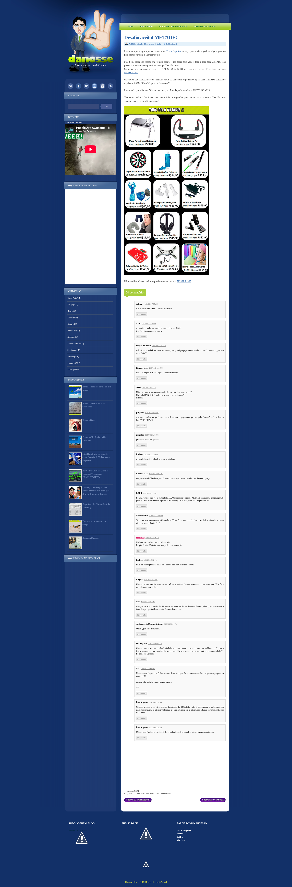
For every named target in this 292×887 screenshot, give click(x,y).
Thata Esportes (173, 51)
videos (70, 369)
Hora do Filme (88, 420)
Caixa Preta (72, 298)
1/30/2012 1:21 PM (152, 538)
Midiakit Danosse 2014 (77, 830)
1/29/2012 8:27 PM (156, 474)
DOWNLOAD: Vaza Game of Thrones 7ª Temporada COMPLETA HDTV (95, 474)
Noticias (70, 337)
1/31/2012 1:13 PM (150, 579)
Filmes (70, 317)
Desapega (71, 304)
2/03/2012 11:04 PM (155, 644)
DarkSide (140, 537)
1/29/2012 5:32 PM (152, 435)
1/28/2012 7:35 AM (151, 304)
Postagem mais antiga (212, 800)
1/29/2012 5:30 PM (152, 413)
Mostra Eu (71, 330)
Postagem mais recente (137, 800)
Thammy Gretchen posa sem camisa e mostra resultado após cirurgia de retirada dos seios (96, 490)
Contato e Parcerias (204, 26)
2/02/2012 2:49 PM (170, 624)
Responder (141, 314)
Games (70, 324)
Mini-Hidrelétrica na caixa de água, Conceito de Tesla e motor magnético (96, 457)
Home (130, 26)
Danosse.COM (131, 882)
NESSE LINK (131, 72)
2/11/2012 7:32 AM (155, 702)
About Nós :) (146, 26)
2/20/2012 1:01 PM (155, 727)
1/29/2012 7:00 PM (151, 454)
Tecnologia (71, 356)
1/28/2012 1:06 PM (159, 346)
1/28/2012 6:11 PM (156, 368)
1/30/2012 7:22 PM (150, 560)
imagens (70, 363)
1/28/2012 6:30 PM (149, 387)
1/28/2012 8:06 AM (149, 323)
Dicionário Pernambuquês (173, 26)
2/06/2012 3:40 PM (148, 669)
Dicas (69, 311)
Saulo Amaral (161, 882)
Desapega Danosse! (90, 538)
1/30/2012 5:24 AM (149, 493)
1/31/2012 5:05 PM (148, 602)
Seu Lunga (71, 350)
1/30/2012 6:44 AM (156, 515)
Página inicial (176, 799)
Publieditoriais (171, 44)
